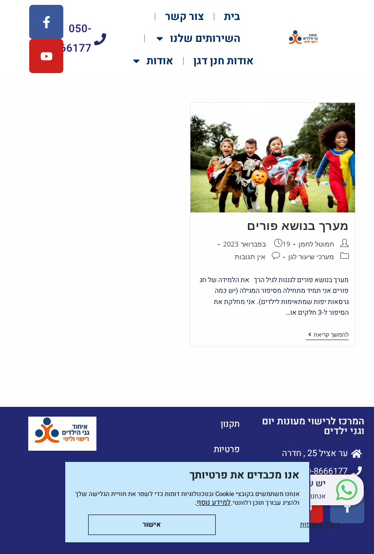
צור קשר (184, 16)
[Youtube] (46, 56)
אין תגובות (250, 256)
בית (232, 16)
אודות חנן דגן (223, 61)
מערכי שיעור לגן (311, 256)
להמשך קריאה (327, 335)
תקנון (230, 424)
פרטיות (227, 449)
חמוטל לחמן (316, 243)
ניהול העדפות (320, 524)
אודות (160, 61)
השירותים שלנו (205, 38)
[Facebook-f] (46, 22)
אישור (152, 524)
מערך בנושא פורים (298, 225)
